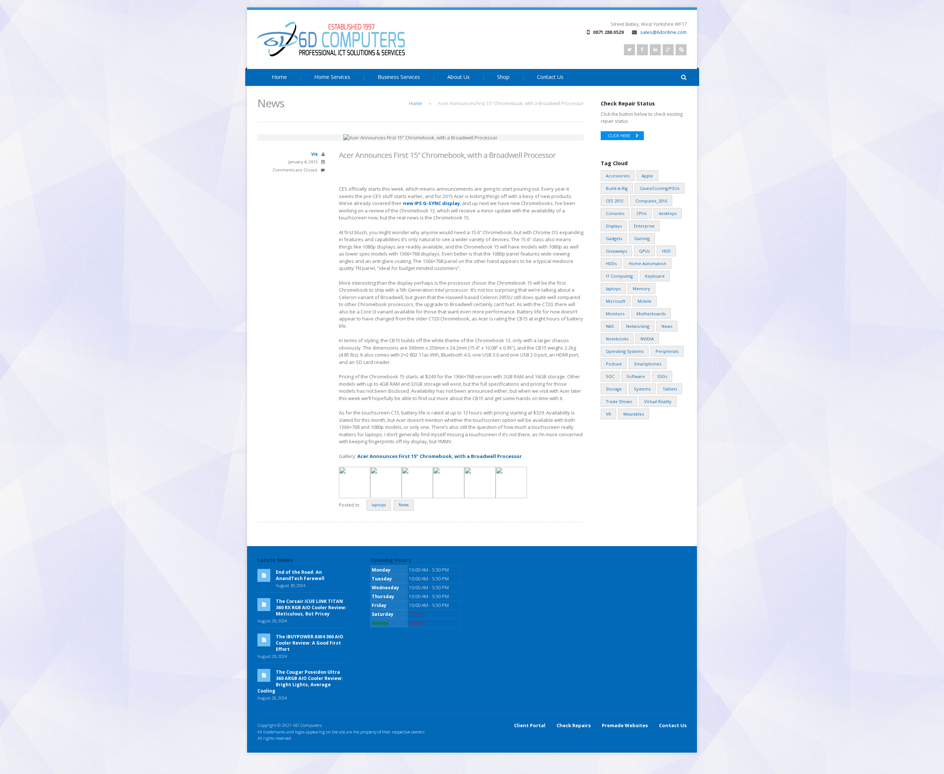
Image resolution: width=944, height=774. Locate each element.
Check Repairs (573, 725)
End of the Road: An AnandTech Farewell (300, 575)
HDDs (611, 263)
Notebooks (617, 338)
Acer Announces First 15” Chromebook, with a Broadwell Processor (439, 456)
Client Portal (529, 725)
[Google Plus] (668, 49)
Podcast (614, 364)
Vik (314, 154)
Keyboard (654, 276)
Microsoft (615, 301)
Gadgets (614, 238)
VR (608, 414)
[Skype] (681, 49)
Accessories (617, 175)
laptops (379, 504)
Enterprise (644, 226)
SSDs (662, 376)
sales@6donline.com (663, 32)
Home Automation (647, 263)
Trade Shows (619, 401)
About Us (458, 76)
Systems (642, 389)
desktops (668, 213)
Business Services (399, 76)
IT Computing (619, 276)
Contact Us (550, 76)
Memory (641, 288)
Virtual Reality (657, 401)
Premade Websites (625, 725)
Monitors (615, 313)
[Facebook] (642, 49)
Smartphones (647, 364)
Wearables (633, 414)
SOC (610, 376)
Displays (614, 226)
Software (636, 376)
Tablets (670, 389)
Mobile (645, 301)
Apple (647, 175)
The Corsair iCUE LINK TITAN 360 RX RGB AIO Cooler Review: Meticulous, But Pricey (311, 607)
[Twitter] (629, 49)
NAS (610, 326)
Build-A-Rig (617, 188)
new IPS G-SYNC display (431, 203)
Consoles (615, 213)
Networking (637, 326)
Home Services (332, 76)
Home (279, 76)
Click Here (619, 135)
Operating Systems (624, 351)
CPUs (641, 213)
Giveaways (616, 251)
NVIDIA (647, 338)
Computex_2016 (651, 201)
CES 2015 (614, 201)
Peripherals (667, 351)
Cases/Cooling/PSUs (659, 188)
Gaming (642, 238)
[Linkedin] (655, 49)
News (404, 504)
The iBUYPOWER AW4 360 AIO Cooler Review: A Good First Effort (309, 643)
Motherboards (651, 313)
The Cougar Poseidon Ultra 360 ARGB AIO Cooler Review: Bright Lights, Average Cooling (300, 681)
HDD (666, 251)
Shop (503, 76)
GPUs (644, 251)
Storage (614, 389)
